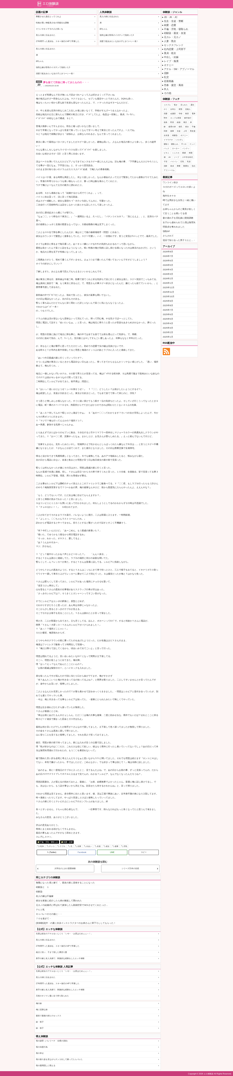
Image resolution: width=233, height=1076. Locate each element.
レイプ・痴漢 (171, 61)
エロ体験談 (208, 1074)
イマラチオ (168, 140)
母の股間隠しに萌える (45, 1065)
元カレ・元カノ (172, 37)
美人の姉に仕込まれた (45, 35)
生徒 (178, 131)
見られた (184, 105)
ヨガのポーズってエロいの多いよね (179, 189)
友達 (99, 846)
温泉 (165, 122)
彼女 (107, 846)
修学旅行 (187, 118)
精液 (190, 153)
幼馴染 (39, 891)
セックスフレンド (173, 45)
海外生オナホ (169, 196)
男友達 (192, 131)
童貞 (172, 166)
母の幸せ (40, 1053)
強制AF (166, 231)
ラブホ (62, 846)
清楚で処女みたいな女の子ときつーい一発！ (119, 41)
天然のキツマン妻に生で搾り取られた (52, 996)
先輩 (79, 846)
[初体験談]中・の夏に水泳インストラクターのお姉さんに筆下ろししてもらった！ (76, 923)
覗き (176, 105)
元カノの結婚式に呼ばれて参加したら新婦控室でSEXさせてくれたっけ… (72, 905)
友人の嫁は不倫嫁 (44, 896)
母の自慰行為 (42, 1047)
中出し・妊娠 (171, 57)
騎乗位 (186, 166)
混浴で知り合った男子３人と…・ (179, 240)
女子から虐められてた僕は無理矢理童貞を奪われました (179, 224)
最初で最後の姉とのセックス (48, 1016)
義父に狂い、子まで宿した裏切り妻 (51, 952)
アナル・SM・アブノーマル (179, 69)
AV (169, 157)
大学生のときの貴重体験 (65, 868)
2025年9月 (168, 301)
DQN (42, 846)
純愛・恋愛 (68, 842)
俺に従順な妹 (42, 1009)
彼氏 (180, 127)
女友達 (166, 135)
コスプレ (167, 105)
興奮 (178, 166)
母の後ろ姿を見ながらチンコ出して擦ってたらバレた (59, 1059)
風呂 (185, 122)
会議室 (173, 113)
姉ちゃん (103, 29)
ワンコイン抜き (170, 182)
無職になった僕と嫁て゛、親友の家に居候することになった (65, 882)
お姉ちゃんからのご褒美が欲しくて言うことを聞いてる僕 (179, 211)
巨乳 (182, 161)
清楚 (165, 113)
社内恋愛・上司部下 (175, 49)
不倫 (193, 127)
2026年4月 (168, 269)
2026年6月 (168, 260)
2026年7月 (168, 256)
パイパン (174, 161)
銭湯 (178, 122)
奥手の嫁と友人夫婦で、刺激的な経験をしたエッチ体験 (60, 958)
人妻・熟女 (170, 41)
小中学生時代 (187, 157)
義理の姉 (172, 127)
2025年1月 (168, 337)
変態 (180, 109)
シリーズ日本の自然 (130, 868)
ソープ (176, 157)
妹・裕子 (40, 1022)
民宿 (172, 122)
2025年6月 (168, 314)
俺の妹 (39, 1003)
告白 (193, 166)
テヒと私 (40, 909)
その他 (167, 93)
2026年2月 (168, 278)
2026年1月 (168, 283)
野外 (165, 118)
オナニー (169, 65)
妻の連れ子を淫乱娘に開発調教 (178, 218)
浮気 (125, 846)
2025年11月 (168, 292)
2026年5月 (168, 265)
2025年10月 (168, 296)
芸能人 (188, 109)
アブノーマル (169, 170)
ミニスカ (175, 153)
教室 (187, 113)
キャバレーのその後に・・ (49, 914)
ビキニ (166, 153)
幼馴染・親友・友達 (175, 33)
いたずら (179, 140)
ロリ (165, 109)
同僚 (165, 131)
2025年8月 (168, 305)
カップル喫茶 (175, 118)
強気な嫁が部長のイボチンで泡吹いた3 (117, 35)
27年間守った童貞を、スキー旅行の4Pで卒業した (57, 41)
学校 (180, 113)
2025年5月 (168, 319)
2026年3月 (168, 274)
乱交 (166, 77)
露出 (192, 105)
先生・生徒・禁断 (173, 21)
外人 (166, 89)
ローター (175, 148)
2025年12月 (168, 287)
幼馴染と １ (42, 887)
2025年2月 (168, 332)
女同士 (173, 109)
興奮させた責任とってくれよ (48, 17)
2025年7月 (168, 310)
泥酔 (166, 73)
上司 (185, 131)
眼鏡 (184, 153)
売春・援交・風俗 (173, 85)
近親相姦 (169, 81)
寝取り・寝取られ (171, 144)
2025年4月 (168, 323)
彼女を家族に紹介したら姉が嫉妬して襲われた (59, 900)
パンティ (186, 148)
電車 (193, 113)
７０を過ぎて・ (43, 918)
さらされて (168, 236)
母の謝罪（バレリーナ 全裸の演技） (52, 1041)
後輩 (116, 846)
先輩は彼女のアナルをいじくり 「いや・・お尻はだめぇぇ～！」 (64, 934)
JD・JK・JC (170, 17)
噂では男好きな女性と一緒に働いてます (179, 202)
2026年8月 (168, 251)
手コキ (184, 144)
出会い (89, 846)
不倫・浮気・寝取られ (49, 842)
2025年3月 (168, 328)
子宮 (165, 161)
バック (166, 148)
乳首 (189, 161)
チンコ (51, 846)
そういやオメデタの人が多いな (49, 29)
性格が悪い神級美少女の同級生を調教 (52, 23)
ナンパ (192, 144)
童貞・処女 (170, 53)
